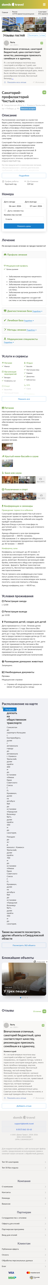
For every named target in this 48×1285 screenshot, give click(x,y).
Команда (6, 1198)
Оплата (5, 1255)
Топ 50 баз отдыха (10, 1167)
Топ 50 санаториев (10, 1162)
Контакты (6, 1192)
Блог (4, 1266)
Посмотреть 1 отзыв (36, 35)
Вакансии (6, 1204)
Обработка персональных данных (17, 1260)
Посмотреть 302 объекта (24, 945)
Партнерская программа (13, 1229)
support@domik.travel (24, 1123)
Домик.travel (13, 4)
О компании (7, 1186)
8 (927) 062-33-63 (24, 1129)
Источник (39, 82)
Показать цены (24, 226)
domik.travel (24, 1117)
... (12, 78)
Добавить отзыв (24, 1106)
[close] (46, 962)
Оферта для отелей (10, 1223)
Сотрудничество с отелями (14, 1218)
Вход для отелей (9, 1235)
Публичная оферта (10, 1249)
